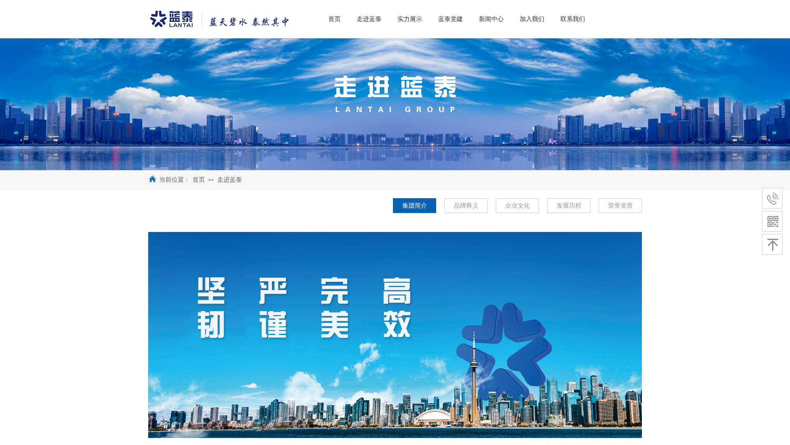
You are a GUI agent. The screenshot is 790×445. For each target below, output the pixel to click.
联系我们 (572, 19)
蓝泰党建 (450, 19)
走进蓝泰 (229, 179)
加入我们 (532, 19)
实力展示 (409, 19)
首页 (199, 179)
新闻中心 (491, 19)
